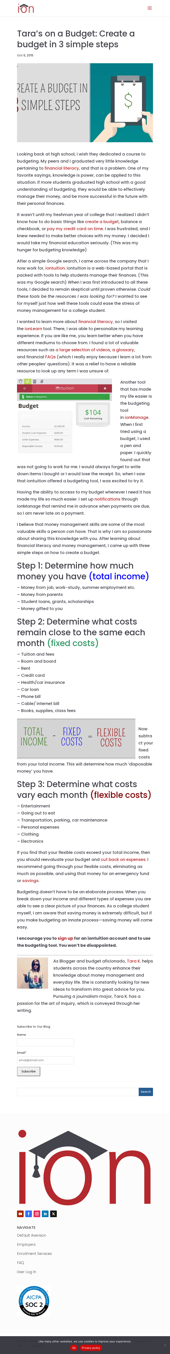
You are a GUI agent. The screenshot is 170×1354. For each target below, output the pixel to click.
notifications (107, 499)
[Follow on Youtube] (20, 1214)
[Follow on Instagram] (37, 1214)
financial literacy (62, 168)
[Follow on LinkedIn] (45, 1214)
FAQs (50, 357)
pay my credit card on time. (75, 229)
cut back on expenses (123, 859)
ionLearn (34, 329)
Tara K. (134, 961)
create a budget (102, 222)
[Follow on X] (53, 1214)
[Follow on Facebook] (28, 1214)
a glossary (123, 350)
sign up (65, 938)
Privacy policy (91, 1347)
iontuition (55, 268)
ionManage (136, 417)
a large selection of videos (83, 350)
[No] (165, 1345)
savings (30, 881)
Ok (74, 1347)
